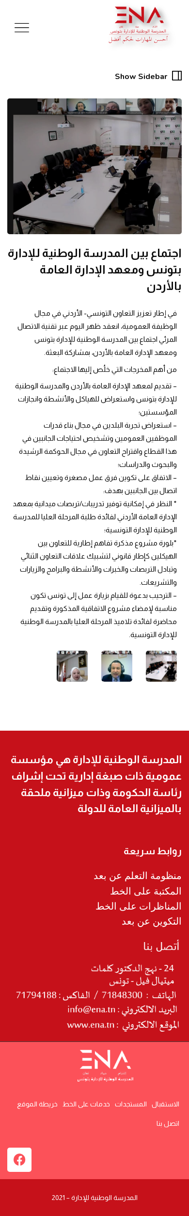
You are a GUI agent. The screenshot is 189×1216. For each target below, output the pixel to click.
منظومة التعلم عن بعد (138, 875)
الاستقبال (165, 1104)
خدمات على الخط (86, 1104)
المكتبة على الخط (146, 891)
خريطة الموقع (37, 1104)
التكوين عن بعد (152, 921)
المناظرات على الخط (138, 906)
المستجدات (131, 1104)
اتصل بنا (168, 1123)
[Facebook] (19, 1160)
